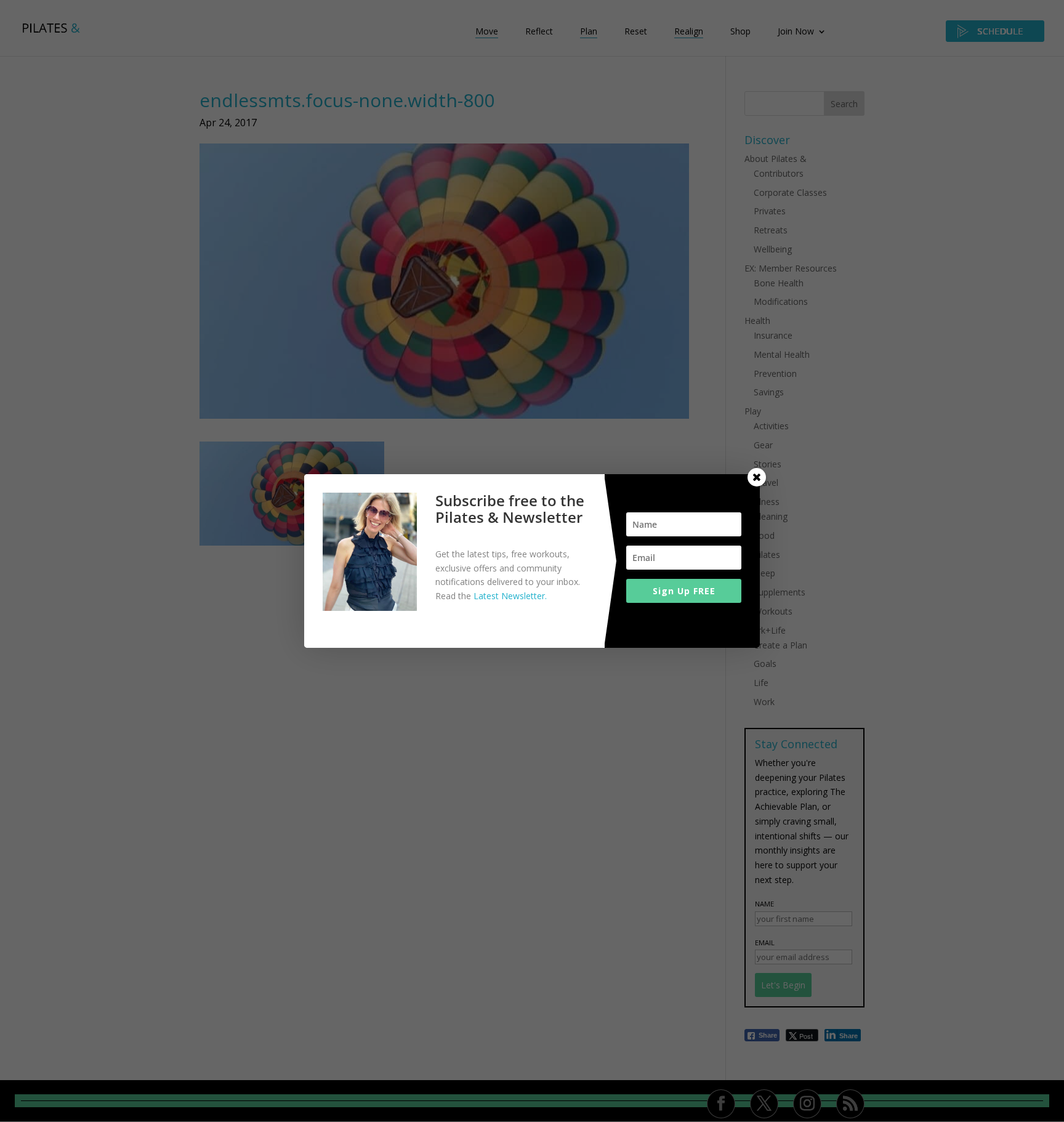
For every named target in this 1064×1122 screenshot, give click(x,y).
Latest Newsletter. (510, 596)
